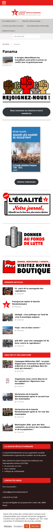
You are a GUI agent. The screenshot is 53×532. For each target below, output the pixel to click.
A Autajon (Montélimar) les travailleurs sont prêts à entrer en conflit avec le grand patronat (31, 59)
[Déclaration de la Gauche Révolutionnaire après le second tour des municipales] (8, 397)
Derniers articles (14, 282)
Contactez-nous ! (8, 31)
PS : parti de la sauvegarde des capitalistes (29, 289)
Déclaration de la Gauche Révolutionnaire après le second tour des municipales (32, 396)
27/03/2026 (20, 402)
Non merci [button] (35, 526)
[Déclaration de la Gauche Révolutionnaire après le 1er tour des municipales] (8, 412)
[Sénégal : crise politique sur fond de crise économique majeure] (8, 317)
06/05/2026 (20, 371)
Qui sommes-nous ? (9, 21)
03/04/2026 (20, 386)
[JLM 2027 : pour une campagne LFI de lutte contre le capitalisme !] (8, 343)
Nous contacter (10, 469)
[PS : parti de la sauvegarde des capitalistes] (8, 291)
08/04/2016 (8, 65)
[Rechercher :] (26, 36)
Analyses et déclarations (18, 355)
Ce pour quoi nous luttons (12, 26)
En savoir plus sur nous (13, 466)
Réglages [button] (8, 526)
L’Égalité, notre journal (31, 21)
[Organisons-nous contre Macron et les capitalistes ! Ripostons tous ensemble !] (8, 381)
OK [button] (27, 526)
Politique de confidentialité (14, 471)
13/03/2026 (20, 432)
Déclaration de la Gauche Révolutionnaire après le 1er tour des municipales (32, 411)
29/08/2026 (20, 294)
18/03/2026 (20, 417)
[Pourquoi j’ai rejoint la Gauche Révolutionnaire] (6, 304)
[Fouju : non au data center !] (8, 330)
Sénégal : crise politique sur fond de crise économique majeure (31, 315)
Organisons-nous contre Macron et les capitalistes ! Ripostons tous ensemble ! (31, 381)
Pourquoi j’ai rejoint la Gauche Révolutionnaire (26, 302)
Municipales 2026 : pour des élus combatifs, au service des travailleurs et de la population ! (32, 426)
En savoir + (18, 526)
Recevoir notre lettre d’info (38, 26)
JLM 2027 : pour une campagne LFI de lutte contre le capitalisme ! (32, 341)
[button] (4, 3)
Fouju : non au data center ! (27, 327)
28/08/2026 (20, 330)
